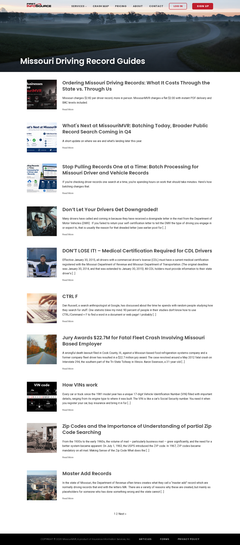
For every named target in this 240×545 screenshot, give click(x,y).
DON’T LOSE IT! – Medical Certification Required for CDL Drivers (137, 251)
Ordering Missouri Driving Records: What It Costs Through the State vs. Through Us (136, 86)
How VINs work (80, 385)
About (138, 6)
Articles (145, 539)
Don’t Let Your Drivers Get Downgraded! (110, 209)
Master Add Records (86, 473)
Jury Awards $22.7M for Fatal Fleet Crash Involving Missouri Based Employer (133, 341)
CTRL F (70, 296)
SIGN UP (203, 6)
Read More (67, 109)
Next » (122, 514)
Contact (156, 6)
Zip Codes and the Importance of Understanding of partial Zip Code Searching (137, 429)
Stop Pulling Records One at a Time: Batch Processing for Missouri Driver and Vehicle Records (130, 170)
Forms (164, 539)
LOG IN (178, 6)
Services (77, 6)
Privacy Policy (188, 539)
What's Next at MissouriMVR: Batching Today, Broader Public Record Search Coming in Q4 (135, 129)
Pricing (121, 6)
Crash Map (101, 6)
